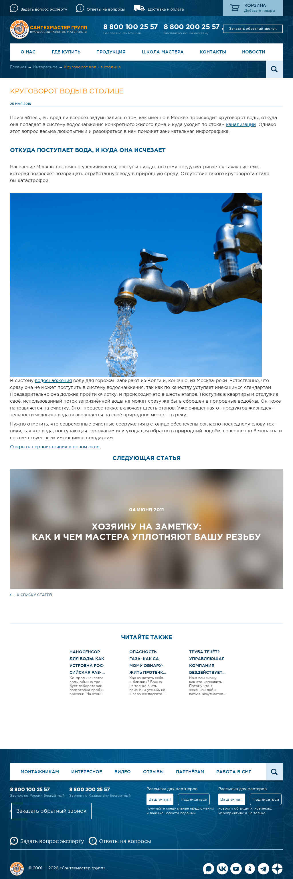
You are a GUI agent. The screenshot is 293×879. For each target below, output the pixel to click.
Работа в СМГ (233, 771)
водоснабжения (53, 380)
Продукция (111, 51)
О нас (28, 51)
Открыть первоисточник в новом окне (54, 446)
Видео (122, 771)
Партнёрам (190, 771)
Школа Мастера (163, 51)
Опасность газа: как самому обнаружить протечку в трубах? (147, 666)
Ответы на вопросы (106, 9)
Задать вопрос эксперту (44, 9)
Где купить (66, 51)
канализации (241, 124)
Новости (253, 51)
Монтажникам (40, 771)
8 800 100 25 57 (130, 27)
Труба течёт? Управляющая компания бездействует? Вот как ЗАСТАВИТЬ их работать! (207, 672)
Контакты (213, 51)
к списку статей (34, 595)
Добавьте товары (259, 11)
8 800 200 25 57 (191, 27)
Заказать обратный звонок (253, 29)
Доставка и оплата (166, 9)
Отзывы (153, 771)
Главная (18, 67)
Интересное (45, 67)
